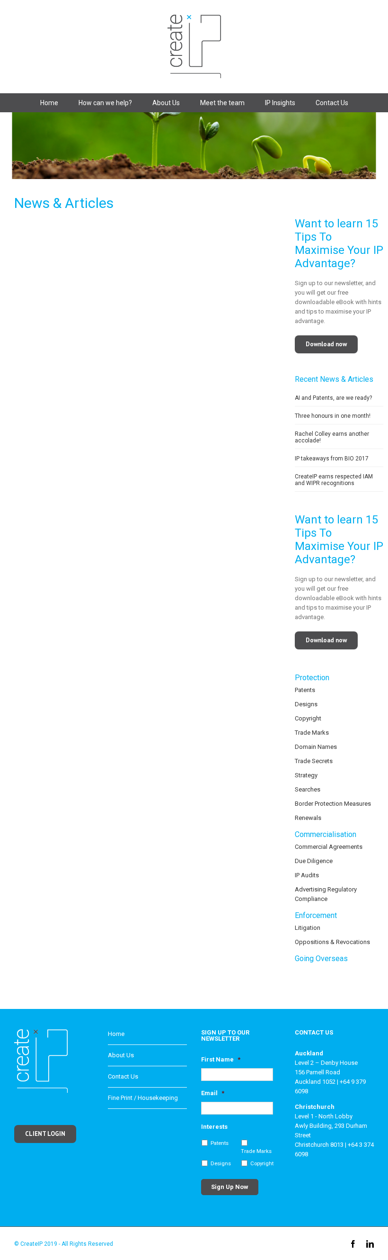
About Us (166, 103)
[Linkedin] (370, 1244)
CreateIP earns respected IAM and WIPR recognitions (334, 479)
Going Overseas (321, 958)
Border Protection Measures (333, 803)
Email (212, 1093)
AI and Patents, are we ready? (333, 398)
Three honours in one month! (332, 416)
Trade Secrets (314, 761)
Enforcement (316, 915)
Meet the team (222, 103)
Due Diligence (314, 860)
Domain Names (316, 746)
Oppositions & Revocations (332, 941)
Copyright (308, 718)
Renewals (308, 817)
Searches (307, 789)
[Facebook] (353, 1244)
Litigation (307, 927)
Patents (305, 689)
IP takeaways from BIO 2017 (332, 458)
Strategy (306, 775)
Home (49, 103)
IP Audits (307, 875)
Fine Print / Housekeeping (143, 1097)
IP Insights (280, 103)
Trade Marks (312, 732)
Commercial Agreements (328, 846)
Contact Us (332, 103)
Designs (306, 704)
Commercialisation (325, 834)
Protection (312, 677)
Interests (214, 1126)
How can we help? (105, 103)
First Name (220, 1059)
